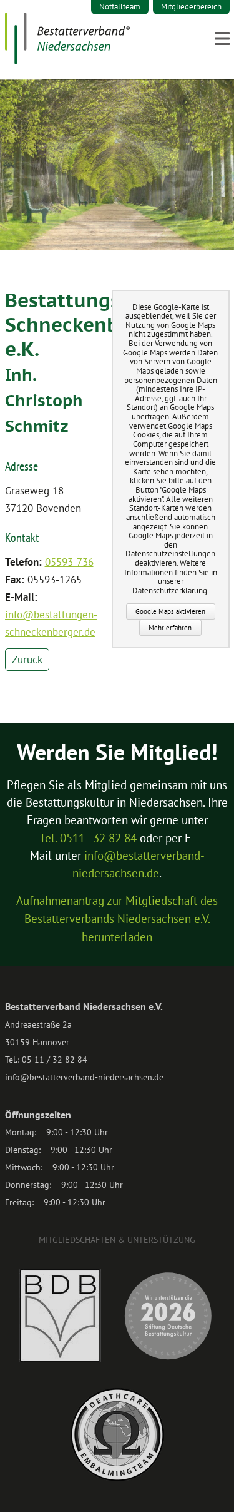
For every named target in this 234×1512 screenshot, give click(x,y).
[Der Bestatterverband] (67, 61)
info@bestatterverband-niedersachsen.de (84, 1077)
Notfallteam (119, 6)
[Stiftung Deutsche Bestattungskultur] (168, 1359)
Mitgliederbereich (191, 6)
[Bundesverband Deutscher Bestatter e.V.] (60, 1359)
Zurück (27, 660)
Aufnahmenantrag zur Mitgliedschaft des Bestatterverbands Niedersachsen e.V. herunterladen (117, 918)
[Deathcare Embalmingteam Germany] (117, 1478)
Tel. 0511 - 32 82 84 (88, 837)
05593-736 (69, 562)
